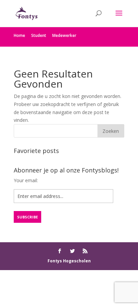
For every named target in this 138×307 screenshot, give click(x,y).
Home (19, 35)
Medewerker (64, 35)
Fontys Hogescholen (69, 261)
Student (38, 35)
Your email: (26, 180)
